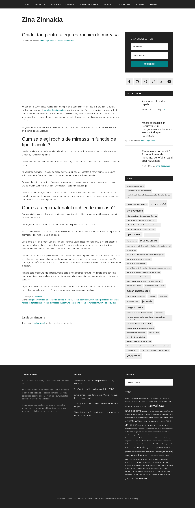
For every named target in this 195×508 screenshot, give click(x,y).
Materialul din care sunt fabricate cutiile (139, 313)
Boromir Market (131, 241)
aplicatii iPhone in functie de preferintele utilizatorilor (143, 225)
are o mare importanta (152, 235)
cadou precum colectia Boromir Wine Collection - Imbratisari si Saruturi (149, 246)
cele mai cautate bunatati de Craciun (138, 277)
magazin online (135, 307)
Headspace (152, 296)
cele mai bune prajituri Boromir (136, 264)
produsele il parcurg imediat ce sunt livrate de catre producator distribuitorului (146, 318)
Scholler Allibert (154, 333)
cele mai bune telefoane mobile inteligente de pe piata (143, 272)
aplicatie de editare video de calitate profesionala (142, 216)
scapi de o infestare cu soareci (136, 333)
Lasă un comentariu (65, 41)
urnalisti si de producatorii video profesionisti (155, 350)
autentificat (39, 323)
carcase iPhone (131, 250)
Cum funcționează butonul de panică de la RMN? (94, 389)
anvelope (158, 203)
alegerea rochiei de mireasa (41, 300)
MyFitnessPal (160, 313)
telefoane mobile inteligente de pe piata (139, 341)
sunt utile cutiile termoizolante (136, 337)
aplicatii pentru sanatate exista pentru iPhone (141, 229)
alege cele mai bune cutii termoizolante (139, 191)
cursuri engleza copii (138, 290)
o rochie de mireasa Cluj (55, 110)
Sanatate (38, 297)
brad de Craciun (149, 240)
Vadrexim (133, 356)
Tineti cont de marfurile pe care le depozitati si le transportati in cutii (148, 346)
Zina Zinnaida (42, 19)
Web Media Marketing (128, 498)
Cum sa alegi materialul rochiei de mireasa (71, 300)
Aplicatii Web (134, 234)
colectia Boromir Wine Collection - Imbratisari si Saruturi (144, 281)
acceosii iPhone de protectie (135, 186)
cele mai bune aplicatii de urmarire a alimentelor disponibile (145, 255)
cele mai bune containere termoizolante (139, 259)
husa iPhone (163, 296)
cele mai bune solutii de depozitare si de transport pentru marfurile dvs (149, 268)
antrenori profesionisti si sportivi (137, 204)
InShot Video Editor (132, 302)
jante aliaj (147, 301)
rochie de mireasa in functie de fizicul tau (98, 303)
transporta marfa (132, 350)
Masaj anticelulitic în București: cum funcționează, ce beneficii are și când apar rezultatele (157, 129)
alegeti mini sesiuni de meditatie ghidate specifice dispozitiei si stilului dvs (148, 196)
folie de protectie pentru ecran (136, 296)
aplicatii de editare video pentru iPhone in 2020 (141, 220)
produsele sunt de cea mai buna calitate (139, 324)
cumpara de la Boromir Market (154, 286)
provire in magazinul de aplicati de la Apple (140, 328)
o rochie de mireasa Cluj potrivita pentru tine (61, 303)
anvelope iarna (135, 210)
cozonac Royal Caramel (134, 286)
